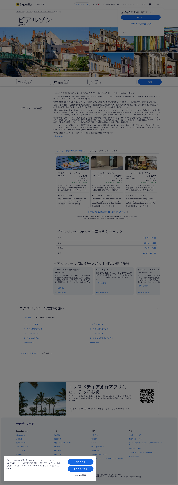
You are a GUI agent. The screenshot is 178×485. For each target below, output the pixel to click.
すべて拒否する (80, 468)
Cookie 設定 (80, 475)
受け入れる (80, 462)
